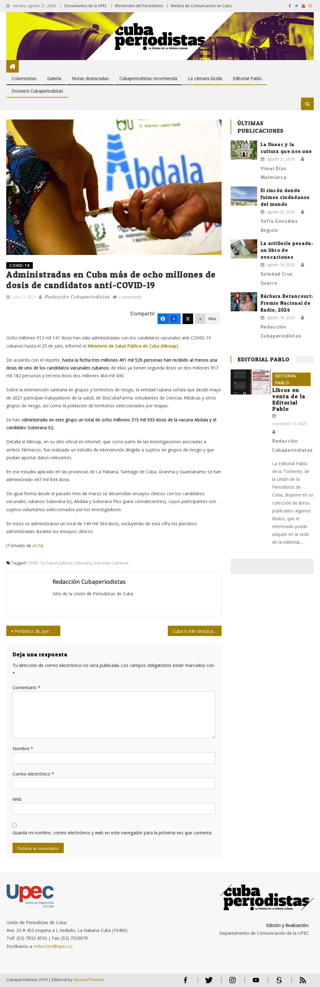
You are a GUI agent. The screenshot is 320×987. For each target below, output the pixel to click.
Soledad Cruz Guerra (277, 278)
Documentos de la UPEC (85, 5)
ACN (37, 545)
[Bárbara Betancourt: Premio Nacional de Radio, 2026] (244, 301)
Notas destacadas (90, 78)
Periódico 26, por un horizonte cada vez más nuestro (37, 631)
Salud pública (59, 563)
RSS (298, 982)
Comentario (26, 687)
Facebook (185, 982)
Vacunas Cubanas (111, 563)
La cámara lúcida (205, 78)
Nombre (22, 748)
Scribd (277, 982)
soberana (82, 563)
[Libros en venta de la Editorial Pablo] (250, 381)
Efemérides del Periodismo (139, 5)
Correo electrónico (33, 774)
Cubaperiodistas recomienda (148, 78)
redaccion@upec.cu (52, 946)
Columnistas (24, 78)
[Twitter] (187, 318)
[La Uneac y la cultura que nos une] (244, 150)
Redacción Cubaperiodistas (77, 296)
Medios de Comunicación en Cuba (201, 5)
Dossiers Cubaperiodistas (37, 91)
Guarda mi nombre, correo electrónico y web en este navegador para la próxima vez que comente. (112, 833)
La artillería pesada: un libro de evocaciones (287, 250)
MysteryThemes (88, 979)
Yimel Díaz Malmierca (274, 173)
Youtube (256, 982)
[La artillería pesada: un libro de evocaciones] (244, 248)
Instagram (232, 982)
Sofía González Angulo (279, 225)
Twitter (207, 982)
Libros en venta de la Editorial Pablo (288, 399)
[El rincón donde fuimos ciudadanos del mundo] (244, 196)
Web (17, 799)
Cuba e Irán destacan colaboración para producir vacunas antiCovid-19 (197, 631)
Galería (54, 78)
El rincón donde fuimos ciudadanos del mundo (285, 197)
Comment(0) (129, 297)
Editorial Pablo (247, 78)
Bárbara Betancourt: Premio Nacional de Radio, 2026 (287, 303)
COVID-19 (19, 265)
